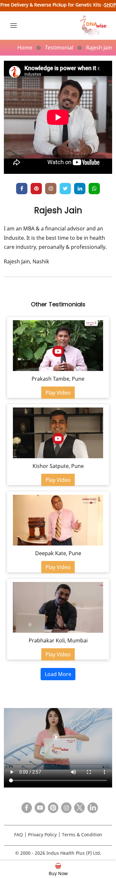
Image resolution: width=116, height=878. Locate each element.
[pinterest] (36, 188)
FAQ (18, 834)
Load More (58, 674)
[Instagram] (50, 188)
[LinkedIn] (91, 806)
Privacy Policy (42, 834)
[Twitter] (78, 806)
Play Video (58, 392)
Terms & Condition (82, 834)
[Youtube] (38, 806)
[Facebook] (25, 806)
